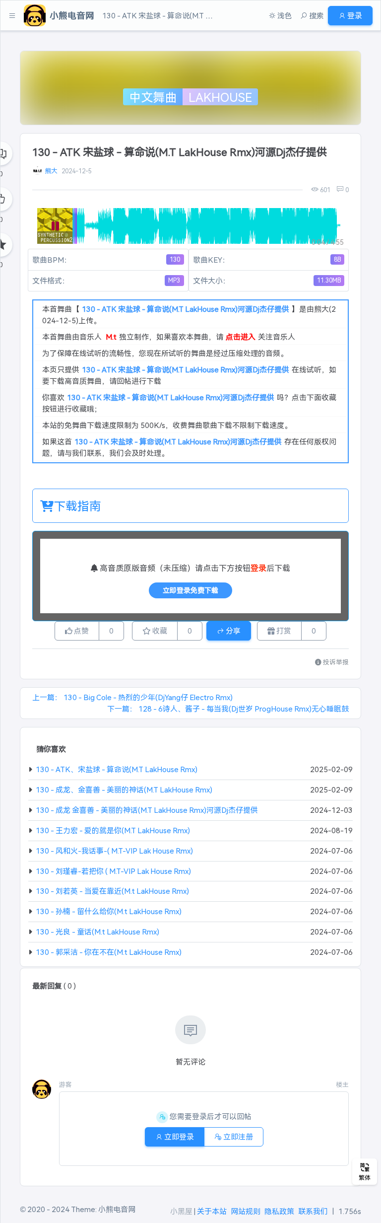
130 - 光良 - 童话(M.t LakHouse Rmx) (97, 931)
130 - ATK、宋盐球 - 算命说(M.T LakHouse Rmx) (116, 769)
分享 (232, 630)
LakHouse (220, 96)
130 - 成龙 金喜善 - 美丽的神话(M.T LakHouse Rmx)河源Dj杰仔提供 (147, 809)
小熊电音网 (116, 1209)
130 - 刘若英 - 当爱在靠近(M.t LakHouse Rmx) (112, 890)
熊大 (51, 170)
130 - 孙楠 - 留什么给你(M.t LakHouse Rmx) (109, 911)
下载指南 (77, 505)
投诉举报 (335, 661)
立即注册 (237, 1136)
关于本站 (212, 1211)
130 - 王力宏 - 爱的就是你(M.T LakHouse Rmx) (113, 830)
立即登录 (178, 1136)
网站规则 (245, 1211)
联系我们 (313, 1211)
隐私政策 (279, 1211)
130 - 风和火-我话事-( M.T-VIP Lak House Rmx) (114, 850)
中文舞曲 (153, 96)
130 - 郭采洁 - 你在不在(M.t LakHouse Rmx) (109, 951)
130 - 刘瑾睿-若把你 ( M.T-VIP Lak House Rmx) (113, 870)
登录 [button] (354, 15)
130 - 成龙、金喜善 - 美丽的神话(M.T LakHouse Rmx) (124, 789)
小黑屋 (181, 1211)
